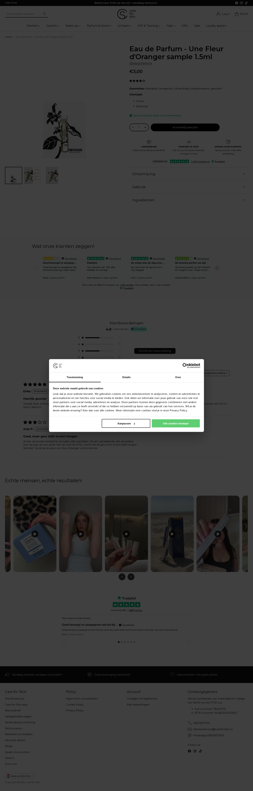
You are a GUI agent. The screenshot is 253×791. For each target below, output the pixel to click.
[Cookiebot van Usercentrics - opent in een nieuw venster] (185, 365)
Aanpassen (124, 423)
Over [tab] (178, 377)
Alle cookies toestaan (176, 423)
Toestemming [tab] (75, 377)
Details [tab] (126, 377)
